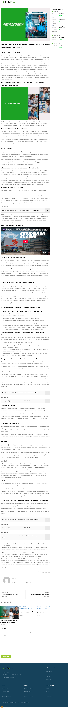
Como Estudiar (49, 694)
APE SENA (48, 679)
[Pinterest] (49, 572)
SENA (47, 691)
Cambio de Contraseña (28, 696)
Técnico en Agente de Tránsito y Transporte (63, 20)
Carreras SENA (5, 688)
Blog (9, 52)
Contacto (48, 676)
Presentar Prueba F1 (6, 691)
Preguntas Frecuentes (6, 696)
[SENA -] (8, 2)
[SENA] (8, 668)
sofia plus (3, 52)
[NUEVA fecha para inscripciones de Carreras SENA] (28, 607)
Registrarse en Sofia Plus (29, 688)
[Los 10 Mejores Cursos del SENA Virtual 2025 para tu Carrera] (9, 612)
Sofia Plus (48, 688)
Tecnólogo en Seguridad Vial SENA (10, 594)
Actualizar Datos (27, 691)
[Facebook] (43, 572)
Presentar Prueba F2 (6, 694)
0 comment (17, 52)
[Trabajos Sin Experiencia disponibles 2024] (44, 607)
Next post (47, 592)
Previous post (5, 592)
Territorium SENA (50, 696)
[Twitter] (46, 572)
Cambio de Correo (28, 694)
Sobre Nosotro (49, 671)
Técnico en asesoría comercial (61, 13)
